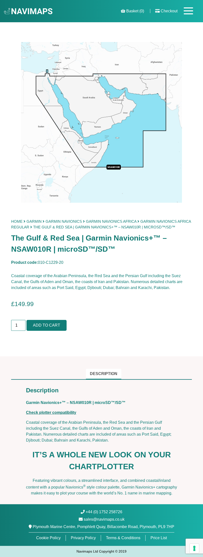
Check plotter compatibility (51, 412)
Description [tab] (103, 374)
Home (17, 221)
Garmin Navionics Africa (111, 221)
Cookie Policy (48, 538)
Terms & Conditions (123, 538)
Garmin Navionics (64, 221)
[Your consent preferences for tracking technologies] (194, 548)
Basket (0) (134, 11)
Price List (159, 538)
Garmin (34, 221)
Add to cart (46, 325)
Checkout (169, 11)
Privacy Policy (83, 538)
